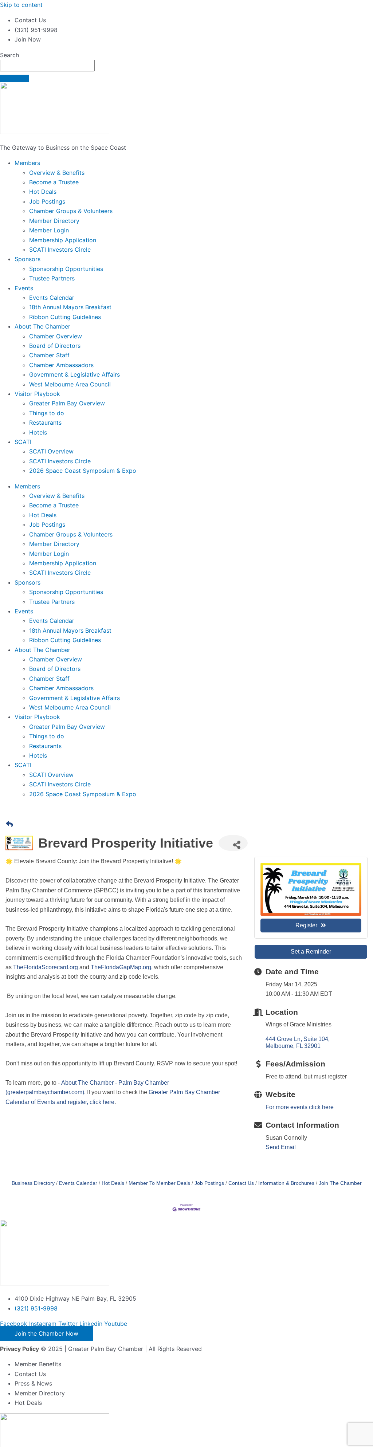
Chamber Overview (55, 336)
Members (27, 162)
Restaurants (45, 422)
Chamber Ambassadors (61, 365)
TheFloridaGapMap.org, (122, 967)
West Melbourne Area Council (70, 384)
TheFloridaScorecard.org (45, 967)
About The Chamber (42, 326)
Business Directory (33, 1183)
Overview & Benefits (57, 172)
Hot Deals (42, 191)
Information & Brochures (286, 1183)
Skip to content (21, 4)
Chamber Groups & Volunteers (71, 211)
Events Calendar (51, 297)
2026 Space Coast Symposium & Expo (82, 470)
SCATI (23, 441)
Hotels (38, 432)
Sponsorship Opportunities (66, 268)
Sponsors (27, 259)
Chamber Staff (49, 355)
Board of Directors (55, 345)
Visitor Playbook (37, 393)
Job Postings (47, 201)
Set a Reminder (311, 951)
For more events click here (300, 1107)
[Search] (14, 78)
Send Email (281, 1147)
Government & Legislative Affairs (74, 374)
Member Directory (54, 220)
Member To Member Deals (159, 1183)
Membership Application (62, 240)
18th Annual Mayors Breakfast (70, 307)
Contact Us (241, 1183)
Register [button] (306, 925)
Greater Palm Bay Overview (67, 403)
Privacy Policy (19, 1348)
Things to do (46, 413)
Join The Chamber (340, 1183)
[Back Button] (9, 824)
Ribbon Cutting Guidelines (65, 317)
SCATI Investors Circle (60, 249)
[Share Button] (233, 843)
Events (24, 288)
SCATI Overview (51, 451)
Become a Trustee (54, 182)
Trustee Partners (52, 278)
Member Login (49, 230)
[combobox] (47, 65)
